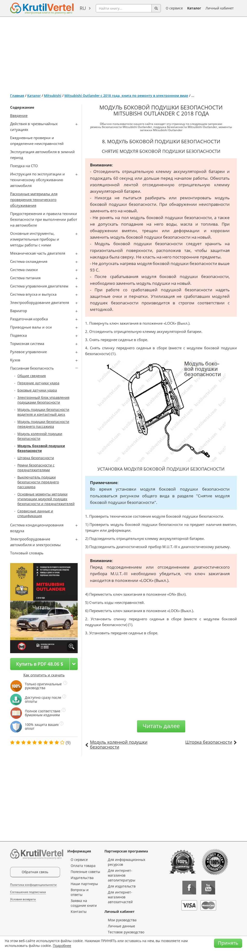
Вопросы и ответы (80, 892)
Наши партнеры (84, 883)
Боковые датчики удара (37, 390)
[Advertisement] (123, 53)
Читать (41, 607)
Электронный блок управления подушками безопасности (43, 400)
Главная (17, 95)
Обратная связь (35, 872)
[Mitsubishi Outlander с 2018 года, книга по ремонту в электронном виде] (71, 646)
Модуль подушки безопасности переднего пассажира (43, 424)
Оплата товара (83, 865)
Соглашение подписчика (28, 892)
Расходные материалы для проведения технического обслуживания (33, 199)
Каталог (194, 8)
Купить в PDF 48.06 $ (39, 664)
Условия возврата (23, 899)
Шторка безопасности (35, 458)
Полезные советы (85, 871)
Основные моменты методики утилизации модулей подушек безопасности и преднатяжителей (46, 499)
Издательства (82, 877)
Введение (18, 115)
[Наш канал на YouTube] (208, 887)
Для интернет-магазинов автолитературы (121, 875)
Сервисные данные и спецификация (35, 513)
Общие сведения (31, 375)
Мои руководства (122, 920)
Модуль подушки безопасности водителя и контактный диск (43, 412)
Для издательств (122, 886)
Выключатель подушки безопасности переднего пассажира (38, 482)
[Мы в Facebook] (189, 887)
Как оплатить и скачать (44, 674)
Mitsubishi (52, 95)
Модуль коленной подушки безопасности (39, 436)
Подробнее (62, 945)
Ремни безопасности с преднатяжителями (36, 467)
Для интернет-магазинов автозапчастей (120, 897)
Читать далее (161, 726)
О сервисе (174, 8)
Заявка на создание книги (84, 903)
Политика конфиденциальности (33, 885)
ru (83, 8)
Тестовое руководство (126, 932)
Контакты (79, 911)
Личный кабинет (220, 8)
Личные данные (121, 926)
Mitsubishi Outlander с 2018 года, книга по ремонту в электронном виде (126, 95)
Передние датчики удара (38, 383)
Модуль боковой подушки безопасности (41, 448)
